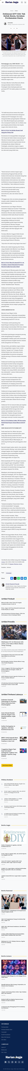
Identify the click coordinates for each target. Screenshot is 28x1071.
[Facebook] (5, 1062)
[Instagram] (12, 1062)
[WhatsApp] (22, 1062)
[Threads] (19, 1062)
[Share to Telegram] (25, 578)
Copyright (4, 1032)
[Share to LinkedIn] (22, 578)
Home (11, 10)
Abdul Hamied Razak (12, 584)
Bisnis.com (4, 1049)
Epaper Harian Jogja (16, 564)
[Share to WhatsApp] (18, 578)
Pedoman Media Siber (6, 1029)
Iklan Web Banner (5, 1037)
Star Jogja (4, 1052)
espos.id (3, 1047)
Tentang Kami (4, 1027)
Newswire (10, 22)
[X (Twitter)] (9, 1062)
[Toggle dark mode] (25, 2)
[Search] (22, 2)
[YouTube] (15, 1062)
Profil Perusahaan (5, 1034)
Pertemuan (8, 573)
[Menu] (2, 2)
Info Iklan (3, 1039)
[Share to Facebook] (11, 578)
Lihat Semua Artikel (7, 765)
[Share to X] (15, 578)
